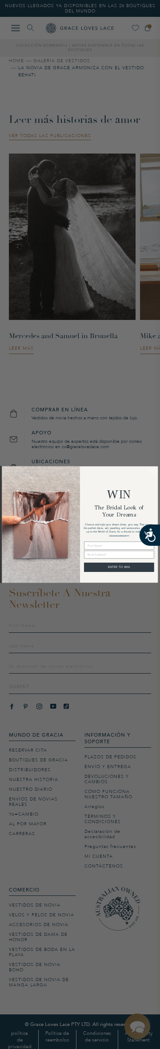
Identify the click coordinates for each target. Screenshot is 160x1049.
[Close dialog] (153, 471)
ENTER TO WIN (119, 567)
